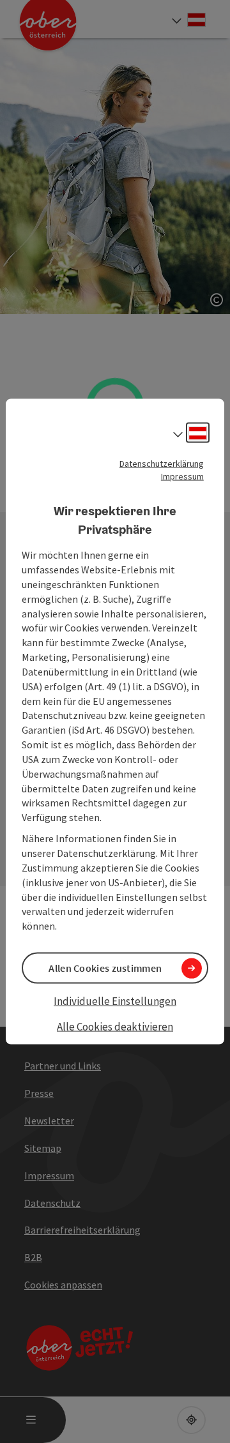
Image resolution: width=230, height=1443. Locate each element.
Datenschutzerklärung (161, 463)
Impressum (182, 476)
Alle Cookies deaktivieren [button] (115, 1026)
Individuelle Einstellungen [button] (115, 1001)
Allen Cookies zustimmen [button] (105, 968)
